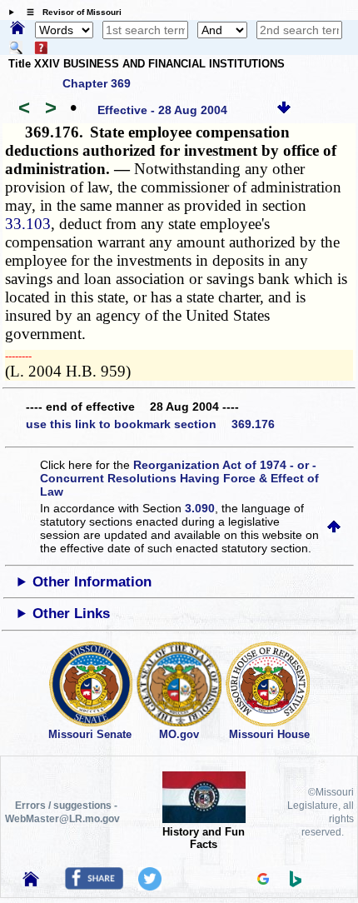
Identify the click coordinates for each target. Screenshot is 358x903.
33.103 (28, 223)
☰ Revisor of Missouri (70, 12)
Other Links (71, 613)
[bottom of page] (284, 110)
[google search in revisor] (263, 880)
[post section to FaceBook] (94, 885)
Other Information (92, 582)
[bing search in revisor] (295, 883)
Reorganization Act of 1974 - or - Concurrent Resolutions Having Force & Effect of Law (179, 478)
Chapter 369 (96, 83)
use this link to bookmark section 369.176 (150, 424)
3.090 (200, 508)
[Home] (17, 29)
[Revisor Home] (30, 882)
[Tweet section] (150, 886)
